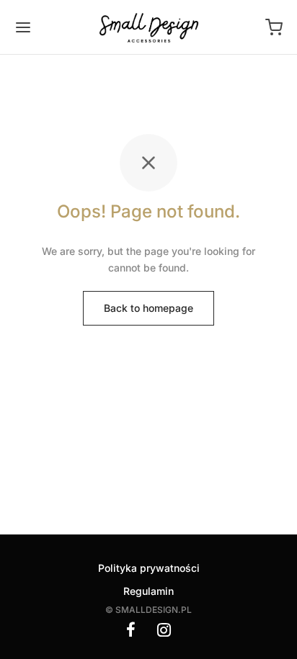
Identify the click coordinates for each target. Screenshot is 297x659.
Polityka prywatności (149, 568)
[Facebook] (131, 630)
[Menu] (23, 27)
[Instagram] (164, 630)
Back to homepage (148, 308)
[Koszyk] (274, 27)
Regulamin (148, 591)
